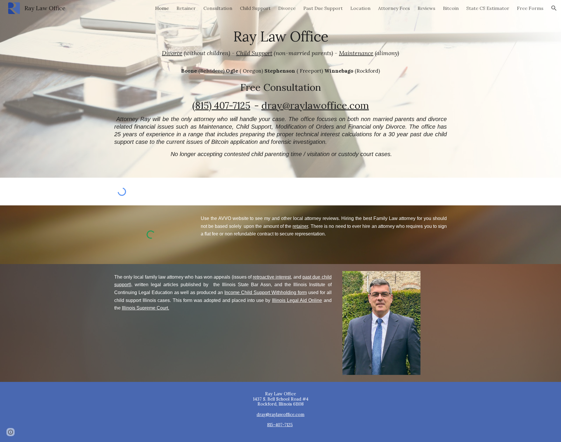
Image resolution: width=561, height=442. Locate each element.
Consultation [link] (217, 8)
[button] (554, 8)
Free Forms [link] (530, 8)
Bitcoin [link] (451, 8)
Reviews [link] (426, 8)
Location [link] (360, 8)
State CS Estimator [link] (487, 8)
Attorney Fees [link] (394, 8)
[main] (280, 89)
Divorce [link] (287, 8)
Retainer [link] (186, 8)
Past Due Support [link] (323, 8)
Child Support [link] (255, 8)
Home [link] (162, 8)
